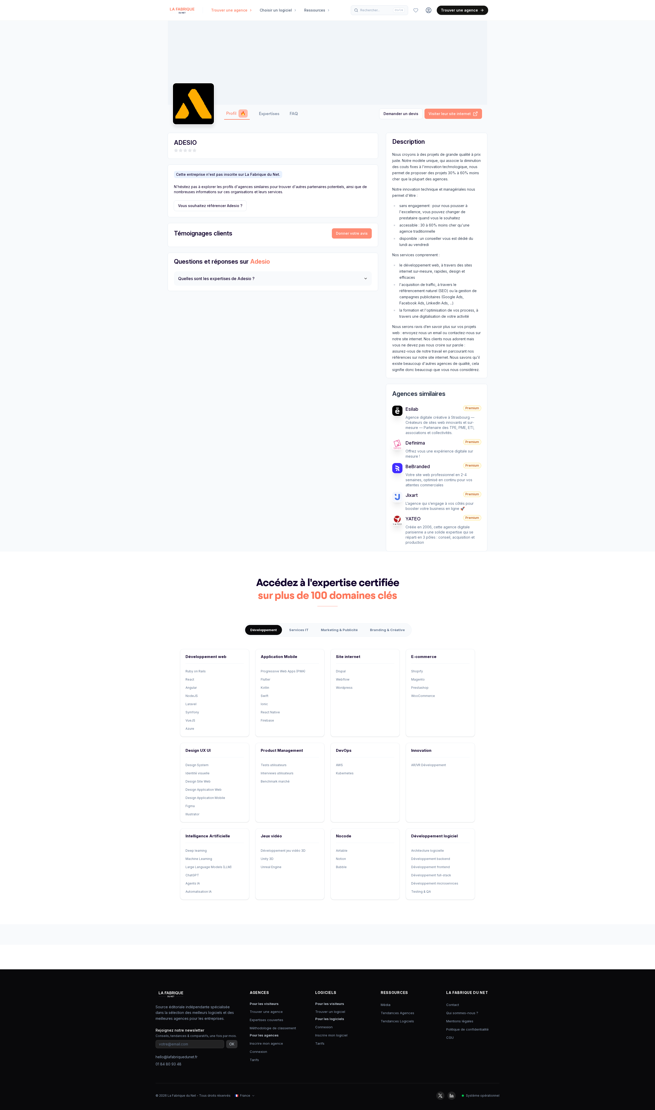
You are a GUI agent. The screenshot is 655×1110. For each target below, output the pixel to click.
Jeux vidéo (271, 836)
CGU (450, 1037)
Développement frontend (430, 867)
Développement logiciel (434, 836)
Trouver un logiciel (330, 1012)
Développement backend (430, 859)
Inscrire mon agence (266, 1043)
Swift (264, 696)
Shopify (417, 671)
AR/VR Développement (428, 765)
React (189, 679)
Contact (452, 1005)
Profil (236, 113)
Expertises (269, 113)
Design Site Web (198, 781)
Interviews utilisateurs (277, 773)
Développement (263, 630)
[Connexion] (428, 10)
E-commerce (423, 656)
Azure (189, 729)
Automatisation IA (198, 891)
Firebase (267, 720)
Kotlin (265, 688)
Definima (415, 443)
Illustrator (192, 814)
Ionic (264, 704)
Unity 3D (267, 859)
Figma (190, 806)
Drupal (341, 671)
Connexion (258, 1052)
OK (231, 1044)
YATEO (413, 518)
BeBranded (418, 466)
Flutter (265, 679)
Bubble (341, 867)
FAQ (294, 113)
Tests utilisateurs (274, 765)
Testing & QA (421, 891)
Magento (418, 679)
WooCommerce (423, 696)
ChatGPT (192, 875)
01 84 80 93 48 (168, 1064)
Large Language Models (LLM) (208, 867)
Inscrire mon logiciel (331, 1035)
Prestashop (420, 688)
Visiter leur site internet (450, 113)
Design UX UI (198, 750)
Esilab (412, 409)
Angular (191, 688)
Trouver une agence (459, 10)
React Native (270, 712)
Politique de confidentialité (467, 1029)
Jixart (412, 495)
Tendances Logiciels (397, 1021)
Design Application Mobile (205, 798)
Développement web (205, 656)
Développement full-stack (431, 875)
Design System (197, 765)
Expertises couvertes (266, 1020)
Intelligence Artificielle (207, 836)
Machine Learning (198, 859)
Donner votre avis (352, 233)
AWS (339, 765)
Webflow (343, 679)
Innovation (421, 750)
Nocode (343, 836)
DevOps (344, 750)
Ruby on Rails (195, 671)
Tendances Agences (397, 1013)
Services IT (299, 630)
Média (385, 1005)
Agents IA (192, 883)
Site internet (348, 656)
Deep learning (196, 850)
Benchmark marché (275, 781)
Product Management (282, 750)
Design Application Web (203, 790)
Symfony (192, 712)
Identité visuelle (197, 773)
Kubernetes (345, 773)
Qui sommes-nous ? (462, 1013)
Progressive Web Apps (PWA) (283, 671)
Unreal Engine (271, 867)
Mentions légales (459, 1021)
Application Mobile (279, 656)
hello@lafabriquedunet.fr (177, 1057)
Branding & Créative (387, 630)
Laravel (190, 704)
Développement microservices (434, 883)
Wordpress (344, 688)
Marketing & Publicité (339, 630)
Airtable (341, 850)
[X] (440, 1096)
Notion (341, 859)
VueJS (190, 720)
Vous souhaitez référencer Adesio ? (210, 205)
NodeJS (191, 696)
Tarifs (254, 1060)
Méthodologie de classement (273, 1028)
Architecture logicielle (427, 850)
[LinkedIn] (451, 1096)
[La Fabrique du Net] (182, 10)
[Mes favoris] (415, 10)
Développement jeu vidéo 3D (283, 850)
